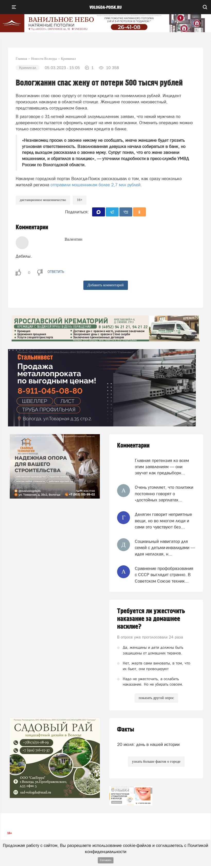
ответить (56, 272)
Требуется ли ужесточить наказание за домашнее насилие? (151, 618)
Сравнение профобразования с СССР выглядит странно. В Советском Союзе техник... (164, 575)
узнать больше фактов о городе (156, 761)
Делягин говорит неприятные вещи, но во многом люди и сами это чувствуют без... (163, 520)
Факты (125, 729)
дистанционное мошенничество (43, 200)
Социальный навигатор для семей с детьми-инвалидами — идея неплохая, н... (165, 548)
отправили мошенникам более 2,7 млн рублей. (96, 184)
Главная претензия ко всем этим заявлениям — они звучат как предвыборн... (162, 467)
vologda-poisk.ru (106, 7)
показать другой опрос (156, 698)
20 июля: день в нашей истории (148, 744)
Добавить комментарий (105, 285)
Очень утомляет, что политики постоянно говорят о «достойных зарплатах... (164, 493)
